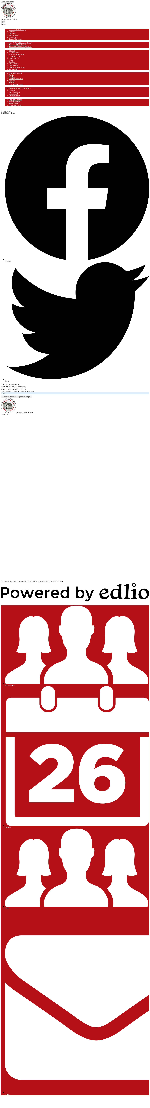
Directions (12, 33)
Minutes (11, 82)
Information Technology (17, 67)
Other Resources (14, 96)
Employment (13, 37)
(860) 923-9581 (44, 581)
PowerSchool (13, 94)
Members (12, 77)
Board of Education (15, 73)
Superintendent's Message (17, 30)
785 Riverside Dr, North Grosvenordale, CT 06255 (17, 581)
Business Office (14, 52)
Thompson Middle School (17, 45)
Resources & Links (15, 105)
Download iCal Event (27, 391)
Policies (11, 75)
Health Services (14, 58)
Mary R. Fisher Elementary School (20, 43)
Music (11, 60)
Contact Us (12, 32)
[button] (9, 28)
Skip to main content (7, 2)
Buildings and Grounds (16, 54)
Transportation (13, 69)
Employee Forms (14, 101)
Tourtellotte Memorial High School (20, 47)
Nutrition (12, 62)
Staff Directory (14, 35)
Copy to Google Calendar (9, 391)
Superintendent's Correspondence (20, 88)
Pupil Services (13, 64)
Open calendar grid (24, 397)
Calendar (12, 90)
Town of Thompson (15, 39)
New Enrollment (14, 92)
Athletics (12, 51)
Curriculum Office (15, 56)
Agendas (12, 80)
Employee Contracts (15, 100)
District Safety (13, 65)
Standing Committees (16, 79)
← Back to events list (9, 397)
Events (3, 393)
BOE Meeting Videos (16, 84)
